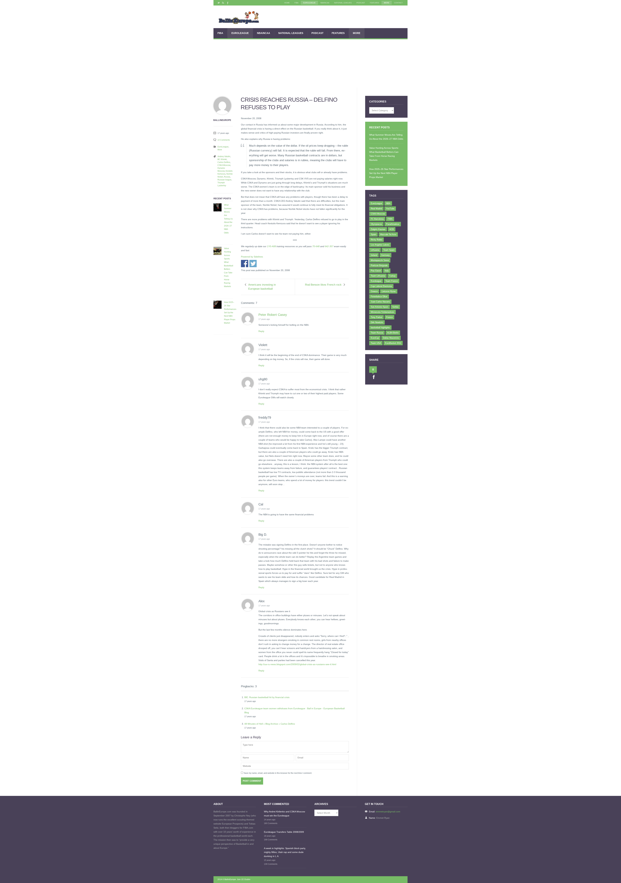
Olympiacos (376, 224)
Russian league (224, 180)
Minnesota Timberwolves (382, 312)
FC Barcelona (377, 219)
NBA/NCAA (324, 3)
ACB (391, 229)
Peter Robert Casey (272, 314)
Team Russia (377, 333)
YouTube (390, 208)
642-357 (329, 246)
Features (374, 3)
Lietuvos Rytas (389, 291)
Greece (374, 291)
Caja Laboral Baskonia (381, 286)
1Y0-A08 (271, 246)
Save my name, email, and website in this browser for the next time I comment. (278, 773)
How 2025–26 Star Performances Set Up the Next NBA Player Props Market (230, 312)
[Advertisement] (310, 63)
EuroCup (375, 338)
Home (287, 3)
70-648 (316, 246)
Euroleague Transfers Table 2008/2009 (284, 832)
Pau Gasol (376, 270)
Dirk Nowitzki (377, 322)
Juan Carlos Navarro (380, 301)
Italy (387, 270)
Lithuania (375, 250)
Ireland (374, 255)
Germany (385, 255)
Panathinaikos (392, 224)
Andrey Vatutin (224, 156)
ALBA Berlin (392, 333)
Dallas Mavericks (391, 338)
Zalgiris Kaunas (378, 229)
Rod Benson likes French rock (323, 284)
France (389, 317)
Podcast (360, 3)
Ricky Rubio (376, 239)
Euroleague (376, 281)
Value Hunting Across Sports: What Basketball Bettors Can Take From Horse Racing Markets (228, 267)
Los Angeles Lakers (380, 245)
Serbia (395, 307)
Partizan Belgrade (379, 265)
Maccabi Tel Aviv (388, 234)
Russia (227, 177)
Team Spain (388, 250)
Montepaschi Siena (380, 260)
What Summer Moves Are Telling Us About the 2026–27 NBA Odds (228, 219)
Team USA (376, 343)
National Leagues (343, 3)
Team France (391, 281)
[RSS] (223, 3)
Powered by (252, 256)
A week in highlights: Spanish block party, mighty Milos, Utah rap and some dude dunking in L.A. (285, 852)
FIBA (296, 3)
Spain (373, 234)
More (386, 3)
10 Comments (224, 140)
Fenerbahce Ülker (379, 296)
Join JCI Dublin (243, 879)
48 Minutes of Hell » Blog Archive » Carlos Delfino (269, 723)
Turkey (392, 276)
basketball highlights (380, 327)
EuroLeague (309, 3)
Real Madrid (376, 208)
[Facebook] (227, 3)
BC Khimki (222, 159)
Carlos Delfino (224, 162)
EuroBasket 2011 (393, 343)
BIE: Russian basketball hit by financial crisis (266, 697)
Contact (398, 3)
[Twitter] (218, 3)
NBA (388, 203)
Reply (261, 331)
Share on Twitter (253, 263)
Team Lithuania (378, 276)
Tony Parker (376, 317)
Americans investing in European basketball (262, 286)
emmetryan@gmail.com (388, 811)
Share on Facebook (244, 263)
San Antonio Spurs (379, 307)
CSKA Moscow (224, 165)
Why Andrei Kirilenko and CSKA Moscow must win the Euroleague (284, 813)
